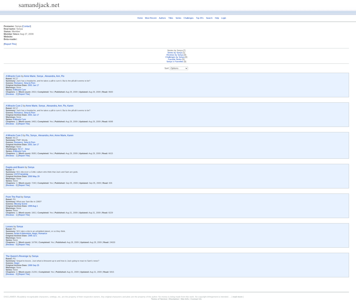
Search (209, 18)
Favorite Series (175, 59)
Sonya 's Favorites (175, 61)
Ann (58, 76)
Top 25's (200, 18)
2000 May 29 (33, 176)
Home (140, 18)
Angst (34, 233)
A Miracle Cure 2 (14, 105)
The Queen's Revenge (17, 256)
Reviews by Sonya (175, 55)
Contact (26, 26)
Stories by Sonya (175, 50)
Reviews (10, 94)
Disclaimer (174, 299)
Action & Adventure (22, 233)
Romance (18, 83)
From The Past (13, 197)
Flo (62, 76)
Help (217, 18)
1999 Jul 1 (32, 236)
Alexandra (50, 76)
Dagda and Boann (15, 167)
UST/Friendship (21, 174)
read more (238, 297)
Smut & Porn (29, 83)
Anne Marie (30, 76)
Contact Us (196, 299)
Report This (10, 44)
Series (178, 18)
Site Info (185, 299)
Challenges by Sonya (175, 57)
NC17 (21, 149)
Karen (70, 105)
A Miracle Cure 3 (14, 135)
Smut (27, 149)
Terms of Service (159, 299)
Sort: (166, 68)
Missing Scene (20, 204)
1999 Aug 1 (33, 206)
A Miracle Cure (13, 76)
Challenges (189, 18)
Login (223, 18)
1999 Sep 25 (33, 265)
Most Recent (150, 18)
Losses (9, 226)
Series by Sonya (175, 52)
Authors (162, 18)
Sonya (40, 76)
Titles (170, 18)
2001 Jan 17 (33, 85)
